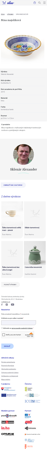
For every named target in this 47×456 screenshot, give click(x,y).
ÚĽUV (3, 14)
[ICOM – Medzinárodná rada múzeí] (35, 401)
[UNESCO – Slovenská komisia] (35, 416)
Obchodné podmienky (8, 369)
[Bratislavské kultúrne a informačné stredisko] (35, 446)
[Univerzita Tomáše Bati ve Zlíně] (35, 434)
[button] (44, 3)
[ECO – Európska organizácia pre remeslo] (35, 395)
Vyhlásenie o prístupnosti (9, 376)
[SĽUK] (35, 422)
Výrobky (10, 14)
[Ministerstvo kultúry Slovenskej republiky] (11, 389)
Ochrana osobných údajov (9, 372)
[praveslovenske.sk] (11, 416)
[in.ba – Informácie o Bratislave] (11, 428)
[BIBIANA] (35, 428)
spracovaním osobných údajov (22, 328)
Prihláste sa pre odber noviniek (12, 318)
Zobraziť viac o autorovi (12, 185)
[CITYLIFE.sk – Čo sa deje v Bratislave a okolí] (11, 434)
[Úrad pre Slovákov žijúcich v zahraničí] (35, 440)
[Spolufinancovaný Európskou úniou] (11, 395)
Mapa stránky (5, 379)
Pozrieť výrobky (10, 284)
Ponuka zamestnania (8, 362)
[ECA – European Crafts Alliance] (35, 389)
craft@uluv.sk (5, 302)
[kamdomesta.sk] (11, 422)
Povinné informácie (7, 365)
